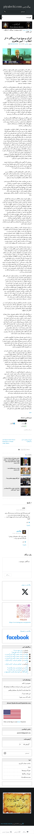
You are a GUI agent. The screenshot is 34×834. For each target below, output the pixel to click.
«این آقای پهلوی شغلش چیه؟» (12, 478)
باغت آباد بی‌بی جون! (25, 697)
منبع (30, 412)
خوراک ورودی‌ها (26, 770)
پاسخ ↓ (28, 525)
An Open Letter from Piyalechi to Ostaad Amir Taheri (8, 441)
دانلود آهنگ (25, 672)
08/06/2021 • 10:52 (20, 510)
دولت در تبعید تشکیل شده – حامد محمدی (13, 469)
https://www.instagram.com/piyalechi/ (20, 622)
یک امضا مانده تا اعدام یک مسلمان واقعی (19, 690)
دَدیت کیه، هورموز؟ (17, 652)
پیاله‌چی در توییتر (26, 585)
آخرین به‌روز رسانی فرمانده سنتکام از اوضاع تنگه (17, 687)
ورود (29, 767)
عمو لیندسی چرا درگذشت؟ (14, 668)
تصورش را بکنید (26, 683)
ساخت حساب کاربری (25, 763)
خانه (31, 30)
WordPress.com (26, 777)
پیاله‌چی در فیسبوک (25, 631)
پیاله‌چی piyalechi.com (17, 6)
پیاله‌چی (26, 44)
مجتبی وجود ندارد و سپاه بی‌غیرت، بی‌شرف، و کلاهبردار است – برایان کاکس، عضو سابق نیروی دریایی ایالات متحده (11, 460)
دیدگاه (7, 575)
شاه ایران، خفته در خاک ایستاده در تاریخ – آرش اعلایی (11, 489)
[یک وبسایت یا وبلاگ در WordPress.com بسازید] (23, 824)
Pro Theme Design (6, 824)
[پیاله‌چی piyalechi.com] (17, 25)
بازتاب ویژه (25, 30)
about (18, 722)
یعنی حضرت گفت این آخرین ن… (13, 654)
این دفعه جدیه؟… (17, 651)
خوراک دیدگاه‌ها (26, 774)
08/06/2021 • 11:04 (16, 533)
